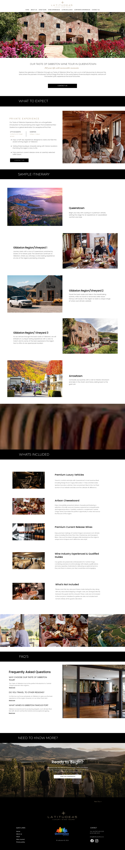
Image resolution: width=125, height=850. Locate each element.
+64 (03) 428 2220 (98, 831)
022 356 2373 (95, 833)
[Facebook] (92, 841)
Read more (12, 687)
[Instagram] (97, 841)
